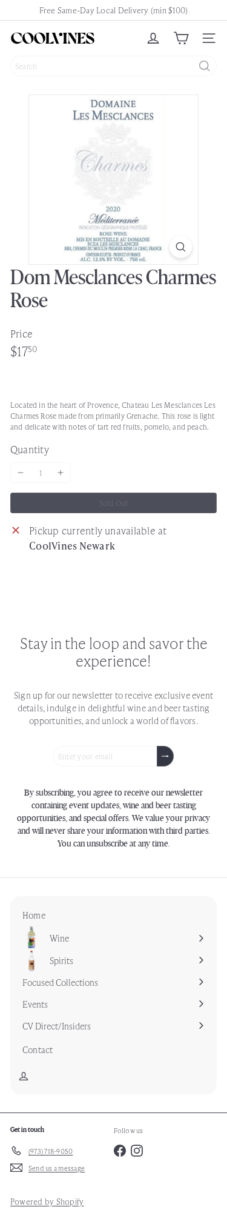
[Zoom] (180, 247)
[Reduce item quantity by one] (20, 472)
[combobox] (113, 66)
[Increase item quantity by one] (60, 472)
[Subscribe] (165, 756)
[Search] (204, 66)
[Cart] (181, 38)
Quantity (29, 449)
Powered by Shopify (47, 1201)
